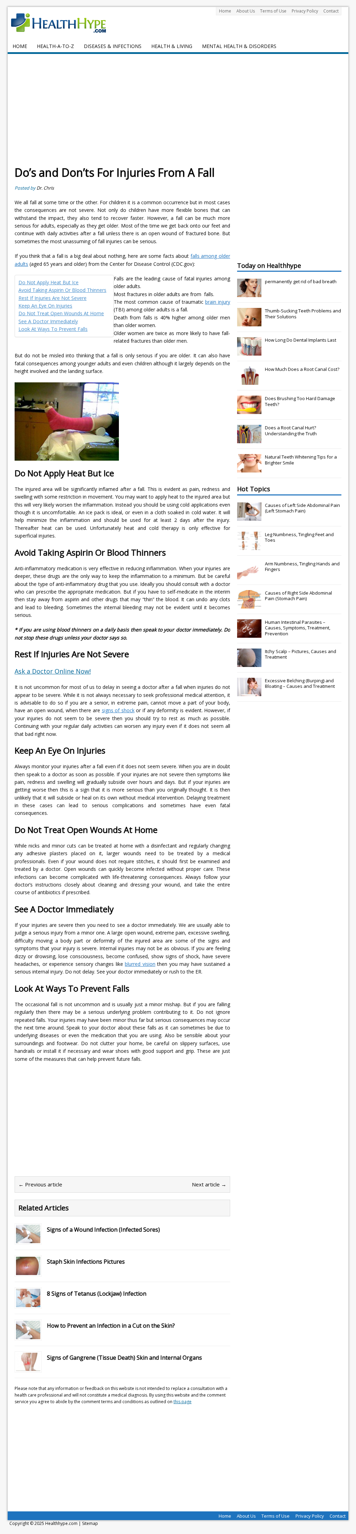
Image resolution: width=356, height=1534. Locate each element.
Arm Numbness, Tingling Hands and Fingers (302, 567)
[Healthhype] (63, 22)
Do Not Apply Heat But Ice (48, 282)
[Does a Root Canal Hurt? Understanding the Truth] (249, 439)
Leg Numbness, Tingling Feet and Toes (299, 537)
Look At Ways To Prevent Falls (53, 329)
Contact (331, 11)
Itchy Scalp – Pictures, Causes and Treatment (300, 654)
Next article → (209, 1184)
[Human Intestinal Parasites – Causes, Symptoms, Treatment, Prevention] (249, 634)
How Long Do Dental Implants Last (300, 340)
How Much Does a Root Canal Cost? (302, 369)
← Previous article (40, 1184)
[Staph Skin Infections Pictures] (28, 1270)
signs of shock (118, 710)
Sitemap (90, 1523)
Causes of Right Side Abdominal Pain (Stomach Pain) (298, 596)
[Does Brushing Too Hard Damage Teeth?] (249, 410)
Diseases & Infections (112, 46)
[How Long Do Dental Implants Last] (249, 352)
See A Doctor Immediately (48, 321)
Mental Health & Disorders (239, 46)
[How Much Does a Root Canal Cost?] (249, 381)
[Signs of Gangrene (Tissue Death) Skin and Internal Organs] (28, 1367)
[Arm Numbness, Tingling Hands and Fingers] (249, 575)
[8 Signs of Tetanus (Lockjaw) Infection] (28, 1302)
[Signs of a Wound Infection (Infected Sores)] (28, 1238)
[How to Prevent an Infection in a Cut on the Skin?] (28, 1335)
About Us (245, 11)
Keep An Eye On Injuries (45, 305)
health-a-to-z (55, 46)
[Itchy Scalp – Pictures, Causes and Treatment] (249, 663)
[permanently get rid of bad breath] (249, 293)
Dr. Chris (45, 188)
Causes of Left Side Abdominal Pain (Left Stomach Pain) (302, 508)
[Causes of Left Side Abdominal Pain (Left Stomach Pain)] (249, 517)
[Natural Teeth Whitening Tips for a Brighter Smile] (249, 469)
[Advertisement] (178, 113)
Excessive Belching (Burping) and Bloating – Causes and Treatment (300, 683)
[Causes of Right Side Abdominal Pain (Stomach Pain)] (249, 605)
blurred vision (140, 964)
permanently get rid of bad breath (301, 281)
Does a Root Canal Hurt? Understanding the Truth (291, 430)
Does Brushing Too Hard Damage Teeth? (300, 401)
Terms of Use (273, 11)
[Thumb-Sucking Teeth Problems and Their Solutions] (249, 322)
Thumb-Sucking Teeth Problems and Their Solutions (303, 314)
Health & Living (171, 46)
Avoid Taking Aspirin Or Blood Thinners (62, 290)
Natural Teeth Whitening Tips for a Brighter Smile (301, 460)
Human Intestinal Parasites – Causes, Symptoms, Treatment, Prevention (297, 628)
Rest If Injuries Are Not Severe (52, 298)
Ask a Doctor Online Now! (53, 671)
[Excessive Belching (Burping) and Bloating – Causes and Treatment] (249, 692)
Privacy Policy (305, 11)
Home (225, 11)
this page (182, 1402)
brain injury (217, 302)
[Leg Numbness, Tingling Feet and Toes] (249, 546)
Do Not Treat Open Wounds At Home (61, 313)
